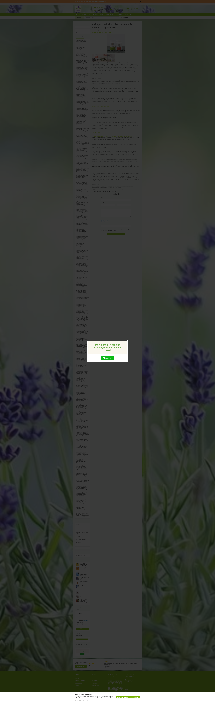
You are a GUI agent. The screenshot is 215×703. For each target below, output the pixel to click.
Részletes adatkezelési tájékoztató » (82, 700)
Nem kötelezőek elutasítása (122, 697)
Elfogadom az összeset (135, 697)
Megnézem (107, 358)
